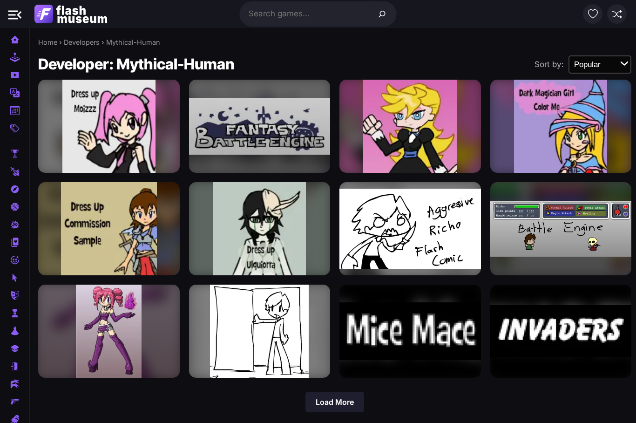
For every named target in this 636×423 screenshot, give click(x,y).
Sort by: (549, 64)
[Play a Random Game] (617, 14)
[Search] (382, 14)
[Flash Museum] (70, 14)
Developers (82, 42)
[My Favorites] (592, 14)
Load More (335, 402)
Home (47, 42)
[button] (15, 14)
